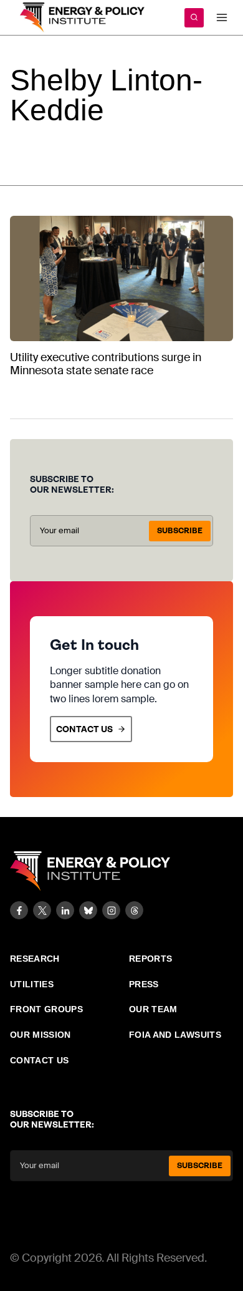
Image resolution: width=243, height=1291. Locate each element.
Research (35, 959)
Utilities (32, 984)
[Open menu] (221, 17)
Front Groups (46, 1009)
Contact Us (39, 1060)
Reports (150, 959)
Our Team (153, 1009)
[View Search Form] (194, 17)
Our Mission (40, 1035)
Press (144, 984)
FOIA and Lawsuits (175, 1035)
